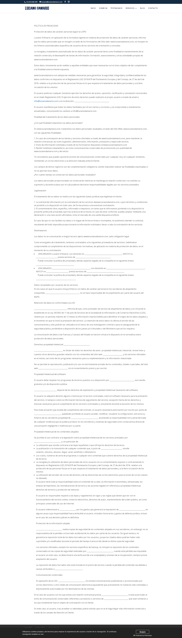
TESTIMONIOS (116, 8)
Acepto (143, 632)
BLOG (142, 8)
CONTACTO (153, 8)
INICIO (93, 8)
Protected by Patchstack (144, 635)
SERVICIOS (130, 8)
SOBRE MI (103, 8)
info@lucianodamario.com (46, 101)
